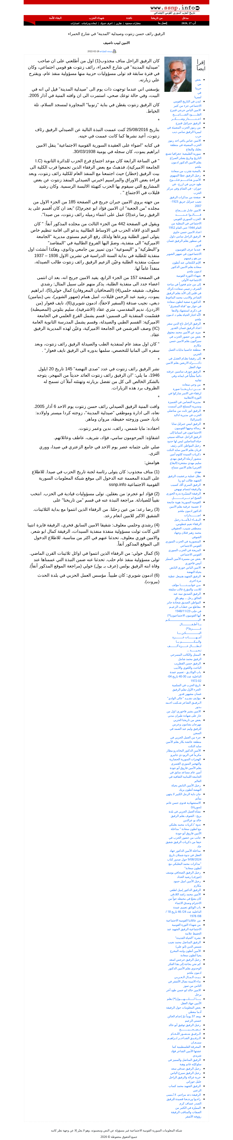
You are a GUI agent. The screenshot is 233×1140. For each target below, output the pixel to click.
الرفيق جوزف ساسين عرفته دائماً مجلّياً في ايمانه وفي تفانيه (184, 375)
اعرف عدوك (106, 23)
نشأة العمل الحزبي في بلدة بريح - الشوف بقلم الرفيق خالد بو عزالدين (185, 815)
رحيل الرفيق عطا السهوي (185, 175)
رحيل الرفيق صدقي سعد (186, 1068)
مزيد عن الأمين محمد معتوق (184, 332)
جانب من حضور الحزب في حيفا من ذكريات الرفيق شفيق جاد (183, 842)
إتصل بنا (162, 23)
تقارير (119, 23)
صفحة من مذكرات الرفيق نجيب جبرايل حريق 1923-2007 (185, 201)
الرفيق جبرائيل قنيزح (188, 123)
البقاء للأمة (55, 18)
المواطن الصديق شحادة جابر (184, 602)
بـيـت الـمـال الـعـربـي (187, 977)
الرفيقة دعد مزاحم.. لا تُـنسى (183, 1095)
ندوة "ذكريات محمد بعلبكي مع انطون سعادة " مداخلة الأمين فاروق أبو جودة (185, 829)
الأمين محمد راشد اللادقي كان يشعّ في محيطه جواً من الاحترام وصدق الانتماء (184, 898)
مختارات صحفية (133, 23)
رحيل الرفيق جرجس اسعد (185, 960)
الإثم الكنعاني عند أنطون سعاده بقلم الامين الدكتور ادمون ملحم (186, 266)
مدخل (185, 18)
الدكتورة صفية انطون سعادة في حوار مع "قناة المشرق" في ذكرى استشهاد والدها (184, 306)
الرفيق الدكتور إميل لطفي (185, 890)
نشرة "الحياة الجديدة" (188, 938)
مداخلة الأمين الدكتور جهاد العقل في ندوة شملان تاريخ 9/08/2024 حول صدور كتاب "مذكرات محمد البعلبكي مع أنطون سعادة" (184, 859)
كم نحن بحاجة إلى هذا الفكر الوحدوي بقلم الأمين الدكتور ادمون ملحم (184, 968)
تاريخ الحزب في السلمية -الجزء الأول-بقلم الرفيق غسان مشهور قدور (186, 689)
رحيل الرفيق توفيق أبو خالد (185, 1025)
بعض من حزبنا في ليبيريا (197, 88)
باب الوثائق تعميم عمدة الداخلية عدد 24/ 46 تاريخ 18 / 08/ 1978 (183, 911)
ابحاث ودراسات (89, 23)
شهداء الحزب (96, 18)
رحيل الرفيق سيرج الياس (185, 1073)
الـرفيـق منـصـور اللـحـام (186, 1034)
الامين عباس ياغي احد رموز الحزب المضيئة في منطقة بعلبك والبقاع (184, 145)
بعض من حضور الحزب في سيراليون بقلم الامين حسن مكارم (185, 341)
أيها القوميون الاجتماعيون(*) (184, 615)
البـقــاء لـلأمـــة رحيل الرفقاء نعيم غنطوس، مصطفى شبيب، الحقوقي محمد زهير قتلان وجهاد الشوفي (186, 528)
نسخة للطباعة (106, 51)
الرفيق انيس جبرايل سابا (186, 424)
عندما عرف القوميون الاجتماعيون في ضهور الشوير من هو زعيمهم (184, 253)
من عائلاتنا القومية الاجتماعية (183, 920)
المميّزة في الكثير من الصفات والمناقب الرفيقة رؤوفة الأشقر (186, 1112)
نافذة (129, 18)
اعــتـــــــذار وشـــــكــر (186, 119)
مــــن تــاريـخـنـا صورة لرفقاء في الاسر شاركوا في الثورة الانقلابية (184, 393)
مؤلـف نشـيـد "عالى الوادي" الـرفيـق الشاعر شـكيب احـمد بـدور (183, 702)
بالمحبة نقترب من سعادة (186, 171)
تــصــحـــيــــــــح (190, 1029)
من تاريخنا (157, 18)
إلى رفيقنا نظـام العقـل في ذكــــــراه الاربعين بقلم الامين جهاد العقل (183, 362)
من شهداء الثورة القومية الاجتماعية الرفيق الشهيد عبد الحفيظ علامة (184, 929)
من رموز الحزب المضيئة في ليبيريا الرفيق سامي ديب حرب (184, 131)
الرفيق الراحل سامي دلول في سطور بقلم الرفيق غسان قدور (184, 240)
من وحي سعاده (191, 384)
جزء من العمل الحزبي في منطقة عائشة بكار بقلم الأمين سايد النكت (183, 741)
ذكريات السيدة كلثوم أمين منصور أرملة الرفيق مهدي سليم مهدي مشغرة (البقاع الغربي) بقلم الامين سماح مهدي (185, 463)
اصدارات (75, 23)
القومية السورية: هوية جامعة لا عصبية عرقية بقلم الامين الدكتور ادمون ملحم (184, 506)
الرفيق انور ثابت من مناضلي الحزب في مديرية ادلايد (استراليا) (184, 415)
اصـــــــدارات (192, 515)
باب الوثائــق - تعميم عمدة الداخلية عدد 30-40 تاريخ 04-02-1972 (184, 676)
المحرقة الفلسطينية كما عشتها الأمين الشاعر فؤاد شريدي (186, 1051)
